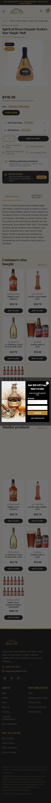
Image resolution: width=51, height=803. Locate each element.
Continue (37, 413)
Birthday (31, 398)
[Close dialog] (47, 383)
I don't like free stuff (37, 418)
